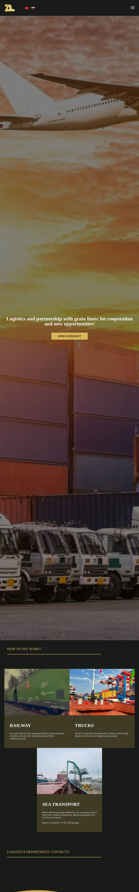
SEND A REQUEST (69, 336)
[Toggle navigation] (133, 7)
